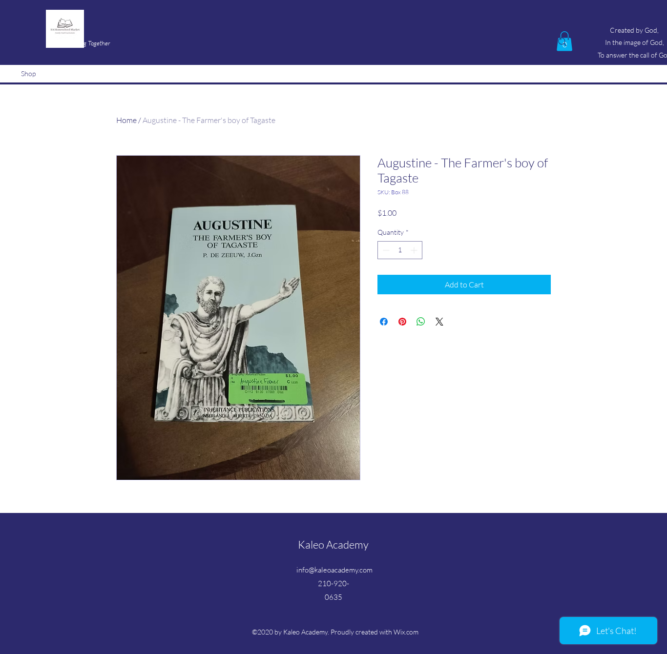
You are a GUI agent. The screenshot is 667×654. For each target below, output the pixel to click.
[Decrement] (385, 250)
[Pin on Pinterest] (402, 321)
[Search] (562, 42)
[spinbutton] (400, 250)
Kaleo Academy (333, 544)
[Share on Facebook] (384, 321)
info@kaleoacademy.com (334, 569)
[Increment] (415, 250)
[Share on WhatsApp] (421, 321)
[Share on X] (439, 321)
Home (126, 120)
